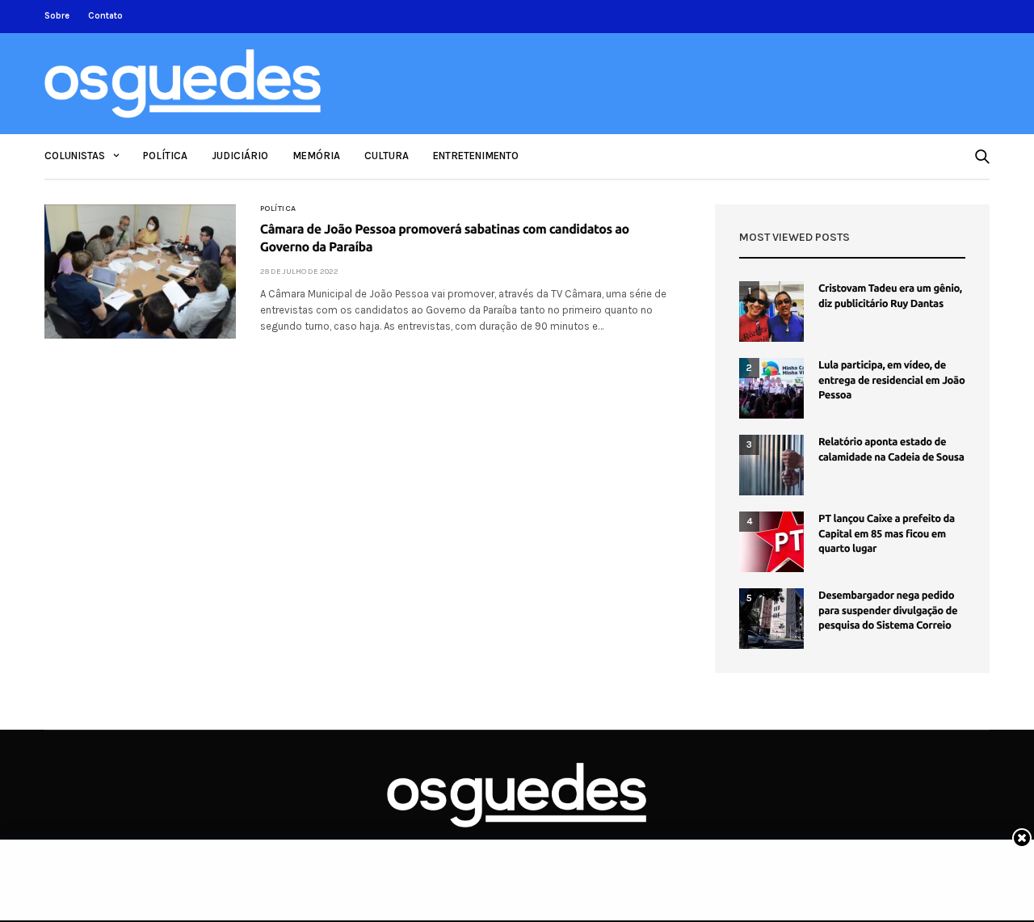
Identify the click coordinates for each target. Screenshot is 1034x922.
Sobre (56, 16)
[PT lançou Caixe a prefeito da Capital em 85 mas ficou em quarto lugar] (771, 542)
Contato (105, 16)
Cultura (386, 155)
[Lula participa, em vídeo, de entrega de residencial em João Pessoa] (771, 388)
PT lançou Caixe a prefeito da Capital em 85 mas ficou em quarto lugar (886, 533)
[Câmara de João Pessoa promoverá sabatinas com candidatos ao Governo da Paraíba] (140, 271)
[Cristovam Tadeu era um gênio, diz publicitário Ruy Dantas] (771, 311)
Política (165, 155)
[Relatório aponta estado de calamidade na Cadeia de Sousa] (771, 465)
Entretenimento (476, 155)
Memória (316, 155)
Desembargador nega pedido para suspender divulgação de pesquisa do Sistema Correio (887, 610)
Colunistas (74, 155)
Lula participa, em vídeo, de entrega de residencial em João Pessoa (891, 380)
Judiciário (240, 155)
